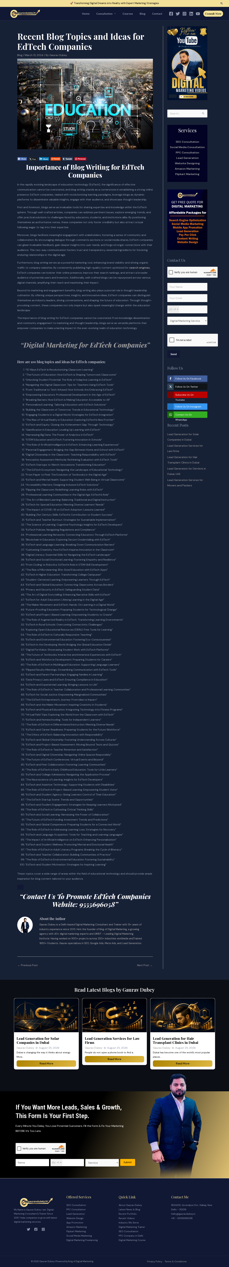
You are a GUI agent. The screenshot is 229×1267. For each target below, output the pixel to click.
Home (86, 13)
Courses (128, 13)
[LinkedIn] (191, 14)
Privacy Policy (154, 1261)
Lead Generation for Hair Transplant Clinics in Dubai (175, 1040)
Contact (157, 13)
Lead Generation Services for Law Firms (112, 1040)
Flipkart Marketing (187, 174)
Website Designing (187, 163)
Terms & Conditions (176, 1261)
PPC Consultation (187, 152)
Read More (46, 1063)
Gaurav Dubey (25, 1048)
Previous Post (28, 965)
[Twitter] (178, 14)
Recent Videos (127, 1218)
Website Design (74, 1218)
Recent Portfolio (128, 1213)
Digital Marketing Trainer (132, 1226)
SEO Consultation (76, 1205)
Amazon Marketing (187, 168)
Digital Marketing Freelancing (82, 1240)
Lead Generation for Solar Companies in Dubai (38, 1040)
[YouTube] (198, 14)
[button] (221, 3)
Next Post (145, 965)
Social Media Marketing (79, 1235)
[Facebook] (171, 14)
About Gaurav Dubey (130, 1205)
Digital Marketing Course (132, 1240)
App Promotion (74, 1222)
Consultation (104, 13)
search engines (139, 267)
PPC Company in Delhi (131, 1235)
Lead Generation (187, 158)
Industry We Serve (129, 1222)
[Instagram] (184, 14)
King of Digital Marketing (80, 1261)
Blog (142, 13)
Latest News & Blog (129, 1209)
